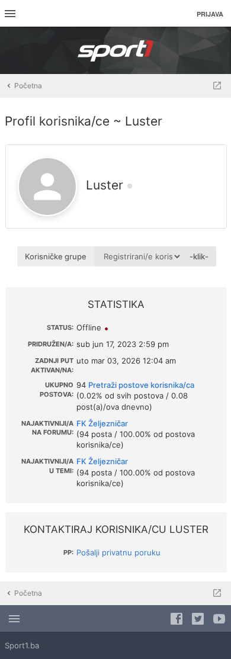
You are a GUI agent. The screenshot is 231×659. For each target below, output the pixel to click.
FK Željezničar (102, 423)
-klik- (199, 256)
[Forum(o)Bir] (217, 86)
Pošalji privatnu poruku (118, 552)
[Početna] (115, 50)
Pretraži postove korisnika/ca (141, 385)
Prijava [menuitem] (210, 13)
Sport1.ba (22, 645)
